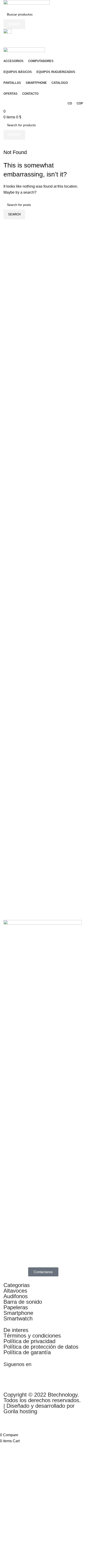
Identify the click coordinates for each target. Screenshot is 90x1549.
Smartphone (18, 1313)
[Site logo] (26, 4)
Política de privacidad (29, 1341)
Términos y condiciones (32, 1335)
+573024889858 (16, 45)
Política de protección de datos (40, 1347)
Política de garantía (27, 1352)
